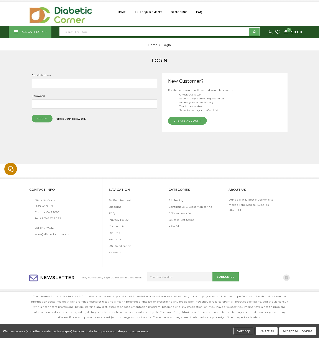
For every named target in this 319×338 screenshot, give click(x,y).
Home (121, 12)
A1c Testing (176, 200)
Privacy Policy (118, 219)
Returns (114, 232)
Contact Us (116, 226)
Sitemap (114, 252)
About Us (115, 239)
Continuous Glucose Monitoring (190, 206)
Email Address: (42, 75)
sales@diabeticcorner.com (53, 234)
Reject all (267, 331)
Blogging (179, 12)
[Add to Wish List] (278, 32)
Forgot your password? (71, 118)
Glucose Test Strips (181, 219)
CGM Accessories (180, 213)
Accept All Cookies (297, 331)
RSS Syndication (120, 246)
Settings (244, 331)
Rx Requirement (148, 12)
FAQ (199, 12)
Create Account (187, 120)
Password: (39, 95)
